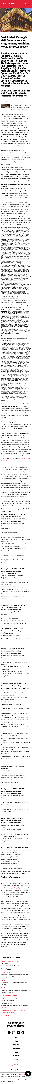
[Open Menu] (28, 4)
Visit (16, 1041)
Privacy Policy (24, 1074)
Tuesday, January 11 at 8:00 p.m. (16, 285)
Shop (16, 1059)
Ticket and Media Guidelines (9, 995)
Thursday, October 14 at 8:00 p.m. (12, 310)
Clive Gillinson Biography (8, 1012)
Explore (16, 1045)
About (16, 1052)
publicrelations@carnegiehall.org (10, 961)
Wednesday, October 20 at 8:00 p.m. (15, 259)
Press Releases (5, 972)
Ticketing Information (7, 102)
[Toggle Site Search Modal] (25, 4)
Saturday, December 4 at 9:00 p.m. (13, 390)
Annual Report (5, 1015)
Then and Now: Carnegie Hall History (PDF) (13, 1010)
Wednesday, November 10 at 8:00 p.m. (12, 366)
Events (16, 1037)
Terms (5, 1076)
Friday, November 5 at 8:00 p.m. (12, 344)
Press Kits (4, 980)
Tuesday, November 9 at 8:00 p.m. (13, 264)
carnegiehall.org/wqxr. (10, 257)
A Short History (5, 1008)
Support (16, 1056)
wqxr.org (26, 256)
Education (16, 1048)
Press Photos (4, 988)
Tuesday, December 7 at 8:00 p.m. (11, 275)
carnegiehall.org (12, 888)
